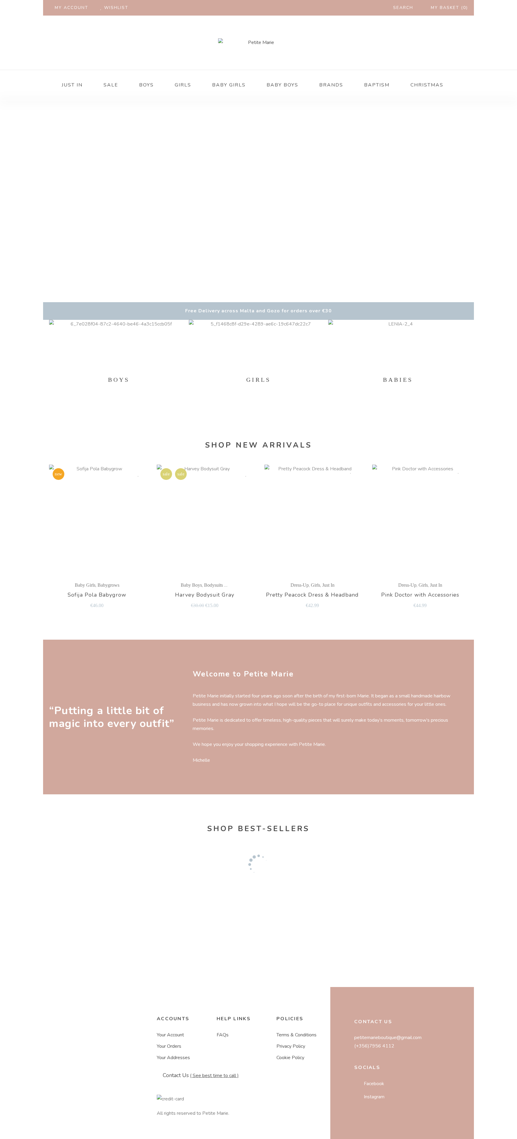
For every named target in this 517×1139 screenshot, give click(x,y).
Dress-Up (300, 585)
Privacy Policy (290, 1046)
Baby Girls (85, 585)
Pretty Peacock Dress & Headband (312, 595)
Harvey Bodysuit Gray (204, 595)
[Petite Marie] (258, 42)
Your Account (170, 1035)
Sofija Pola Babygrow (97, 595)
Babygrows (108, 585)
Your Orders (169, 1046)
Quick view (128, 474)
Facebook (374, 1083)
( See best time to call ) (214, 1075)
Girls (315, 585)
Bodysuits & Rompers (225, 585)
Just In (328, 585)
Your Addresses (173, 1057)
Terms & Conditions (296, 1035)
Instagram (374, 1097)
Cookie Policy (290, 1057)
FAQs (223, 1035)
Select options (99, 520)
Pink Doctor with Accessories (420, 595)
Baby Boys (191, 585)
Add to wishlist (138, 474)
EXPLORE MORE (116, 376)
